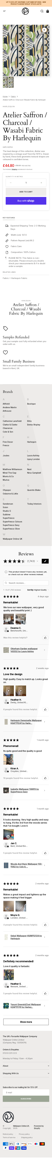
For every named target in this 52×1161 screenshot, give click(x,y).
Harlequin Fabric (19, 278)
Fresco (6, 445)
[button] (4, 11)
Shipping (14, 169)
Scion (5, 507)
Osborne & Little (10, 493)
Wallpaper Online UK (12, 539)
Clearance (7, 428)
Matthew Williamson (12, 469)
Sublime (6, 514)
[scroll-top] (46, 1155)
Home (5, 96)
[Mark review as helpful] (45, 637)
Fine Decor (8, 442)
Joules (6, 455)
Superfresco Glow (11, 528)
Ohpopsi (7, 490)
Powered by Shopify (39, 1127)
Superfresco (8, 518)
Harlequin (31, 442)
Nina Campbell (34, 473)
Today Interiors (34, 504)
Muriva (6, 480)
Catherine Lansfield (12, 421)
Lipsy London (33, 459)
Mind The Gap (9, 473)
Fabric (13, 96)
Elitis (29, 421)
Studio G (7, 511)
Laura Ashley (33, 455)
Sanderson (8, 504)
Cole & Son (8, 432)
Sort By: (30, 590)
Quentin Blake (33, 490)
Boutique (31, 404)
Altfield (6, 404)
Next (29, 469)
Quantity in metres (14, 176)
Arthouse (7, 411)
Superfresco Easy (11, 525)
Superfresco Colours (12, 521)
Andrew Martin (10, 407)
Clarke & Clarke (10, 424)
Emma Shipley (33, 424)
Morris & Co (8, 476)
